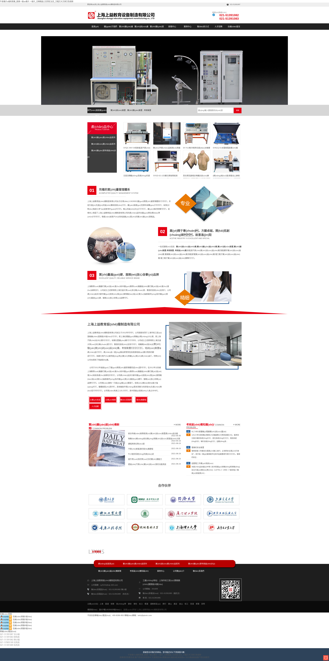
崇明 (203, 604)
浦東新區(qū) (155, 604)
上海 (101, 604)
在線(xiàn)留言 (234, 26)
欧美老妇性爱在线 (127, 657)
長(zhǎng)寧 (121, 604)
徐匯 (112, 604)
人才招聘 (218, 26)
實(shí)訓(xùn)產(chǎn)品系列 (141, 29)
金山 (181, 604)
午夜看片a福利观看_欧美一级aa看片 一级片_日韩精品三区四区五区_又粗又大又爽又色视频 (36, 1)
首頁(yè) (95, 26)
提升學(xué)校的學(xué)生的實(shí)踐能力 (145, 459)
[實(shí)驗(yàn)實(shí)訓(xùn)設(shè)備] (177, 425)
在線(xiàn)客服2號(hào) (22, 619)
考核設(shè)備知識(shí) (139, 571)
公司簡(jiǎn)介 (178, 571)
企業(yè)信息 (95, 400)
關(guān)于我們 (110, 26)
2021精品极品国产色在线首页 (197, 657)
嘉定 (175, 604)
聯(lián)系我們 (126, 400)
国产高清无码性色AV (143, 657)
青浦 (192, 604)
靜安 (130, 604)
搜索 (237, 110)
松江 (186, 604)
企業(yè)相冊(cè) (110, 400)
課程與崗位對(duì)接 (136, 444)
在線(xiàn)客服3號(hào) (22, 622)
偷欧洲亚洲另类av (177, 657)
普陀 (135, 604)
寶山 (170, 604)
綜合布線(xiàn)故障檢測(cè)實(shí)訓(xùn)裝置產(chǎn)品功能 (153, 433)
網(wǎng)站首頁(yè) (106, 564)
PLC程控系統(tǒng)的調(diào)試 (141, 454)
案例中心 (187, 26)
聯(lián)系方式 (203, 26)
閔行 (164, 604)
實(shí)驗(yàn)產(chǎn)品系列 (126, 29)
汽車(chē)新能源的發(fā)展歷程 (140, 449)
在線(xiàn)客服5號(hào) (22, 628)
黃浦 (107, 604)
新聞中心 (172, 26)
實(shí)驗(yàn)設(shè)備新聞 (109, 571)
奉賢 (197, 604)
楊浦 (146, 604)
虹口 (141, 604)
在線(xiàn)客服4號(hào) (22, 625)
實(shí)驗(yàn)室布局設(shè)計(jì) (157, 29)
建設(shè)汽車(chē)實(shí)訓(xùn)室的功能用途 (147, 464)
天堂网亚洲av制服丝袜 (161, 657)
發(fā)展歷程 (141, 400)
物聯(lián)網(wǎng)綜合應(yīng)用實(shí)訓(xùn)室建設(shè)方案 (154, 439)
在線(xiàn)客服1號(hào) (22, 616)
